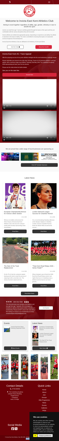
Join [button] (44, 395)
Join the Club (15, 47)
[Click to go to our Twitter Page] (16, 429)
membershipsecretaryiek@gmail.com (16, 313)
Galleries (44, 408)
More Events (15, 348)
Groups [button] (44, 397)
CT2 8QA (16, 399)
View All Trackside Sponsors (39, 165)
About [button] (44, 392)
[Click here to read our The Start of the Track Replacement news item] (15, 250)
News (44, 402)
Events (44, 405)
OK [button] (35, 435)
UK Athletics (31, 41)
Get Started (46, 308)
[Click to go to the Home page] (29, 11)
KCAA (37, 41)
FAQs (44, 410)
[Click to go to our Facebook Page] (13, 429)
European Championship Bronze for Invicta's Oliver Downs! (46, 328)
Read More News (29, 293)
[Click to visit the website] (17, 156)
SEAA (43, 41)
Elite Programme (44, 400)
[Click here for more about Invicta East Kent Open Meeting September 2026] (7, 329)
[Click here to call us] (10, 2)
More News (43, 348)
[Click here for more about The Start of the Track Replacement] (35, 342)
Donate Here (29, 74)
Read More (15, 231)
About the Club (43, 47)
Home (44, 389)
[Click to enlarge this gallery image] (5, 366)
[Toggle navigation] (49, 2)
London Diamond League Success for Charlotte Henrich (46, 335)
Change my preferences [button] (45, 435)
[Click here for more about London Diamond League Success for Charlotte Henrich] (35, 335)
